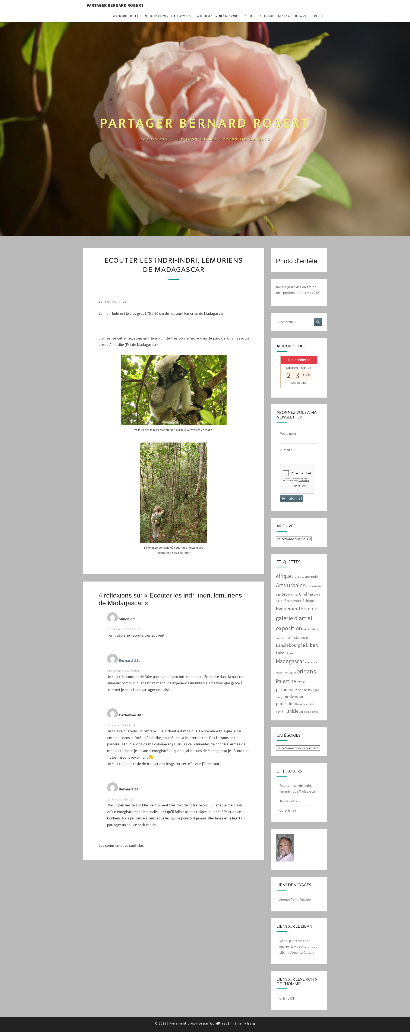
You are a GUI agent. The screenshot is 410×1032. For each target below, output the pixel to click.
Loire (280, 652)
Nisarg (249, 1023)
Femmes (310, 608)
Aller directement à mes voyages (168, 16)
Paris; (301, 682)
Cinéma (306, 594)
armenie (311, 576)
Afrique (283, 576)
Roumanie (301, 704)
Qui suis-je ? (287, 810)
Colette (318, 16)
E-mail (286, 450)
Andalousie (298, 577)
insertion (280, 638)
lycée (291, 653)
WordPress (218, 1023)
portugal (280, 697)
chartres (294, 594)
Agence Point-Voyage (295, 899)
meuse (279, 672)
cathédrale (283, 594)
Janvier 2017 (288, 801)
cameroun (313, 586)
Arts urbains (290, 585)
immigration (310, 629)
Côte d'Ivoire (292, 601)
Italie (305, 638)
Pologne (314, 690)
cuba (279, 601)
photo (302, 689)
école (307, 712)
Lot (286, 653)
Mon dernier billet (125, 16)
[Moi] (285, 849)
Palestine (286, 681)
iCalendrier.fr (299, 360)
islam (297, 637)
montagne (289, 672)
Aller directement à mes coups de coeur (225, 16)
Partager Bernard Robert (115, 5)
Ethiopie (309, 600)
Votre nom (288, 433)
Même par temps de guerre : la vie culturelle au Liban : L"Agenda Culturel (298, 946)
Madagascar (290, 661)
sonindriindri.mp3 (112, 301)
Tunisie (291, 711)
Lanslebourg (288, 645)
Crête (317, 594)
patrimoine (286, 689)
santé (279, 712)
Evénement (288, 608)
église (315, 712)
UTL (301, 712)
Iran (289, 637)
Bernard (126, 660)
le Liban (309, 645)
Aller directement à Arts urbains (283, 16)
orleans (306, 671)
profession (294, 696)
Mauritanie (311, 662)
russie (312, 704)
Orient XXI (286, 998)
